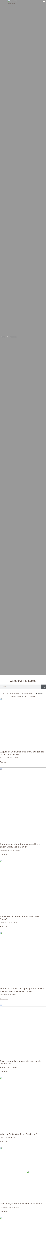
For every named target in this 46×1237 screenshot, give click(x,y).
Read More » (4, 762)
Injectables (39, 693)
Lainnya (32, 696)
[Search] (43, 687)
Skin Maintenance (13, 693)
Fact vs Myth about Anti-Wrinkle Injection (21, 1204)
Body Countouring (27, 693)
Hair (25, 696)
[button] (44, 2)
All (3, 693)
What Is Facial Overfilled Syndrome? (18, 1134)
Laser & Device (16, 696)
